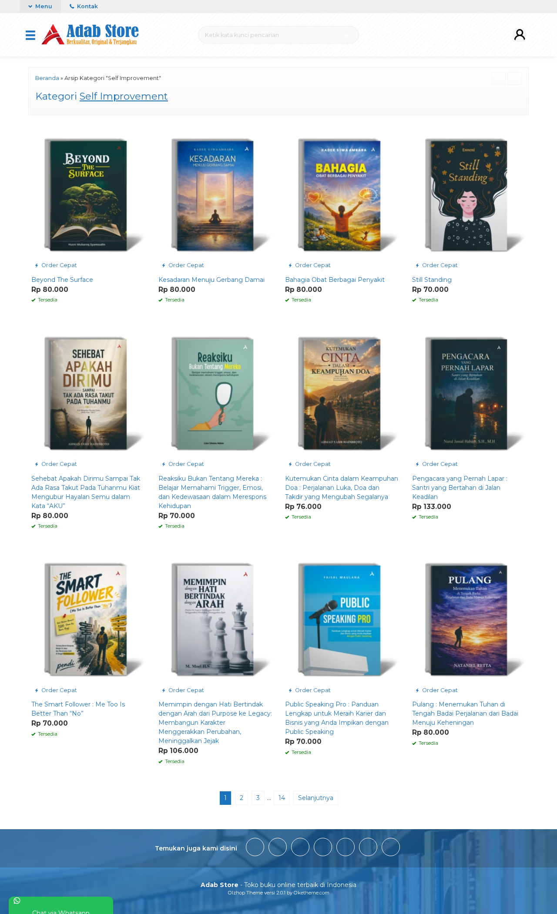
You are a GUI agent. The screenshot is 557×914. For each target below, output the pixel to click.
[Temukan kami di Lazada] (391, 848)
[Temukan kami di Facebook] (255, 848)
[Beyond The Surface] (88, 198)
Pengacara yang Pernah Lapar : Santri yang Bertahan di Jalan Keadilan (459, 488)
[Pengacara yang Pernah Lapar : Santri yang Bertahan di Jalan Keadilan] (469, 396)
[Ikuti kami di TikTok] (300, 848)
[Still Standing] (469, 198)
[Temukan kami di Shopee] (323, 848)
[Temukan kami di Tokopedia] (345, 848)
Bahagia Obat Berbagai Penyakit (335, 280)
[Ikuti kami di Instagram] (277, 848)
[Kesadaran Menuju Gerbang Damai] (215, 198)
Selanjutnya (315, 798)
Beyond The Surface (62, 280)
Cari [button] (343, 35)
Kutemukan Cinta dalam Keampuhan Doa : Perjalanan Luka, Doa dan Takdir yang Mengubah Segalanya (341, 488)
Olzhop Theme (245, 893)
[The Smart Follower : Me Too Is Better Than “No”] (88, 622)
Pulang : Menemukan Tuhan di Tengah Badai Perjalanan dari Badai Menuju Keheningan (465, 713)
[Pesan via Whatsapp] (38, 129)
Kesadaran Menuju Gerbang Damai (211, 280)
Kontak (87, 6)
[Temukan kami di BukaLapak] (368, 848)
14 (281, 798)
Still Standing (432, 280)
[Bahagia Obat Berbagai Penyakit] (342, 198)
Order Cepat (58, 265)
